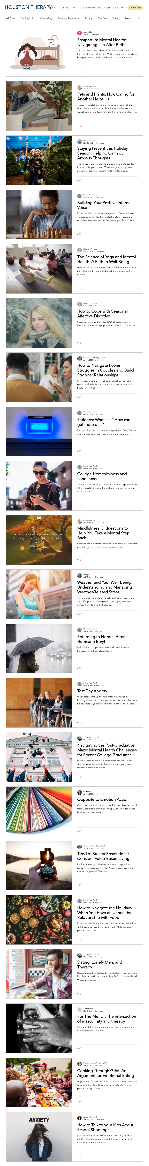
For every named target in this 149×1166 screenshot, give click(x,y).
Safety (116, 18)
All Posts (10, 18)
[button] (139, 18)
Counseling (46, 18)
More (128, 18)
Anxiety (88, 18)
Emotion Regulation (68, 18)
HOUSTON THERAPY (28, 7)
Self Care (102, 18)
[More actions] (137, 33)
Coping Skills (27, 18)
